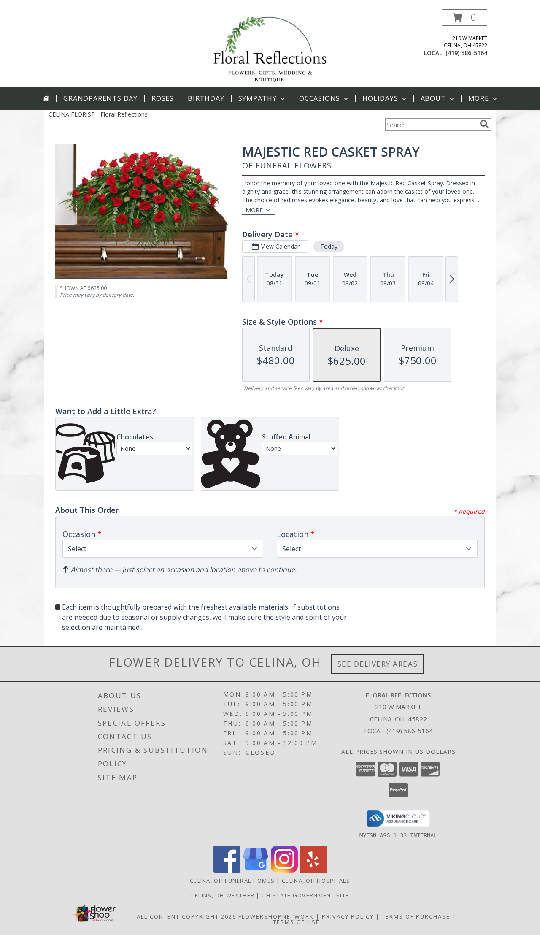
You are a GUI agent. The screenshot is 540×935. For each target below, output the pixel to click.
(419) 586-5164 (466, 53)
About (433, 98)
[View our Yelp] (313, 870)
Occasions (319, 98)
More (478, 98)
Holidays (380, 98)
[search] (484, 124)
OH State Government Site (305, 895)
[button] (464, 17)
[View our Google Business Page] (255, 870)
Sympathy (257, 98)
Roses (162, 98)
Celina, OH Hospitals (316, 880)
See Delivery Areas (378, 664)
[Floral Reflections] (270, 48)
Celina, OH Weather (222, 895)
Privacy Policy (348, 916)
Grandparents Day (100, 98)
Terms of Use (296, 922)
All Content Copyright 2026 (186, 916)
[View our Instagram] (284, 870)
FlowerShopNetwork (276, 916)
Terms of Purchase (416, 916)
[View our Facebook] (226, 870)
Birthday (206, 98)
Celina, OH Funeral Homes (232, 880)
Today (329, 246)
